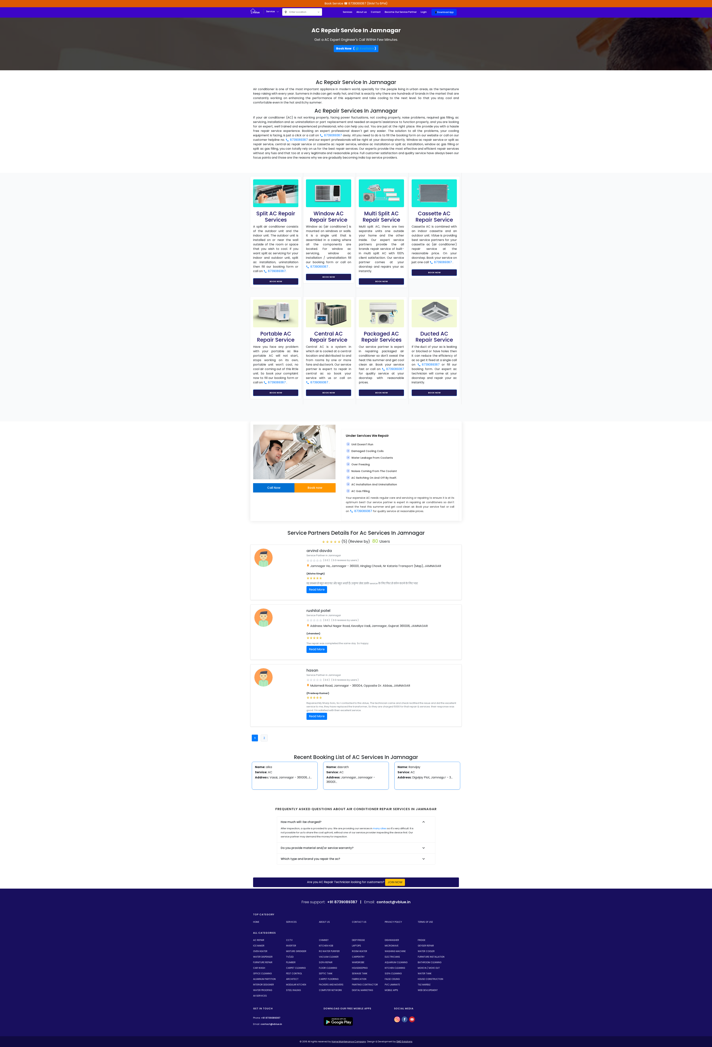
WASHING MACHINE (395, 951)
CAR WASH (259, 967)
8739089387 (333, 135)
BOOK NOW (276, 281)
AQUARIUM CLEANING (396, 962)
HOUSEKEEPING (360, 967)
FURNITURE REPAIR (262, 962)
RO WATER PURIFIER (329, 951)
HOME (256, 921)
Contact (376, 12)
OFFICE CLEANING (262, 973)
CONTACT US (359, 921)
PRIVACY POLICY (393, 921)
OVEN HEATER (260, 951)
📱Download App (444, 12)
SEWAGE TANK (359, 973)
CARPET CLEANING (296, 967)
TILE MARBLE (424, 984)
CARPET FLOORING (329, 979)
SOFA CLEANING (393, 973)
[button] (267, 778)
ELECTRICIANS (392, 956)
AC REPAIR (258, 940)
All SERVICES (260, 995)
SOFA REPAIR (325, 962)
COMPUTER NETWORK (330, 990)
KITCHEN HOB (326, 945)
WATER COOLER (426, 951)
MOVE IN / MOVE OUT (429, 967)
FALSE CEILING (392, 979)
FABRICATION (359, 979)
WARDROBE (358, 962)
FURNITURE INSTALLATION (431, 956)
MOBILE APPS (391, 990)
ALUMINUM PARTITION (264, 979)
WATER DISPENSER (263, 956)
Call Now (273, 488)
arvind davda (319, 550)
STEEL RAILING (293, 990)
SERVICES (291, 921)
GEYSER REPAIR (426, 945)
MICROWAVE (391, 945)
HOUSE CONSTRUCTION (430, 979)
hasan (312, 670)
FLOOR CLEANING (328, 967)
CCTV (289, 940)
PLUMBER (291, 962)
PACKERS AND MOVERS (331, 984)
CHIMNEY (324, 940)
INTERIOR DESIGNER (263, 984)
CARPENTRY (358, 956)
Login (424, 12)
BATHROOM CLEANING (429, 962)
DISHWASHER (392, 940)
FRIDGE (421, 940)
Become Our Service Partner (401, 12)
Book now (315, 488)
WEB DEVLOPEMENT (428, 990)
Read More (317, 589)
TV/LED (290, 956)
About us (361, 12)
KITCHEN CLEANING (395, 967)
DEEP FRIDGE (358, 940)
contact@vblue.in (271, 1024)
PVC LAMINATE (392, 984)
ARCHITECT (292, 979)
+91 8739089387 (270, 1017)
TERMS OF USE (425, 921)
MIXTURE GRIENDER (296, 951)
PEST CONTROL (294, 973)
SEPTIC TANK (325, 973)
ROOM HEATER (359, 951)
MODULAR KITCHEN (296, 984)
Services (347, 12)
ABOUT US (324, 921)
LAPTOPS (356, 945)
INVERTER (291, 945)
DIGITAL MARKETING (362, 990)
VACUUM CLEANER (329, 956)
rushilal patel (318, 610)
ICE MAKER (258, 945)
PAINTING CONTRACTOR (365, 984)
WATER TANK (424, 973)
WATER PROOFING (262, 990)
